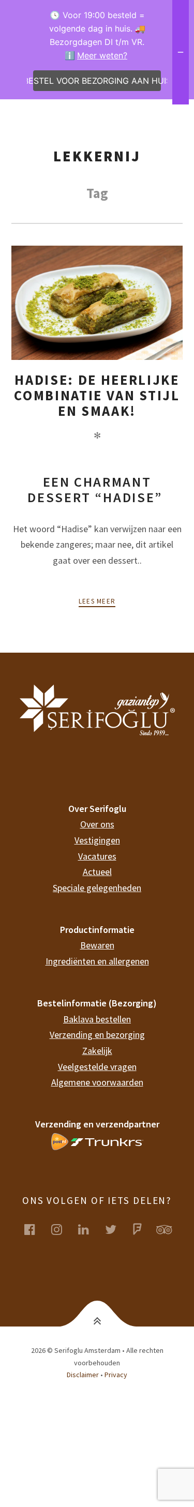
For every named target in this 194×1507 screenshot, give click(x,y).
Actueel (97, 872)
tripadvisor (171, 1229)
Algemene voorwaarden (97, 1082)
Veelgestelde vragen (97, 1067)
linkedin (90, 1229)
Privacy (116, 1374)
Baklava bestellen (97, 1019)
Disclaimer (83, 1374)
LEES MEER (97, 601)
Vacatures (97, 856)
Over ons (97, 824)
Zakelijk (97, 1051)
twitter (117, 1229)
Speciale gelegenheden (97, 888)
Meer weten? (102, 55)
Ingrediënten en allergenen (97, 961)
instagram (63, 1229)
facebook (36, 1229)
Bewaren (97, 945)
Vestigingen (97, 840)
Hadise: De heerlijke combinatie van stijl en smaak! (97, 395)
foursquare (144, 1229)
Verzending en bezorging (97, 1035)
